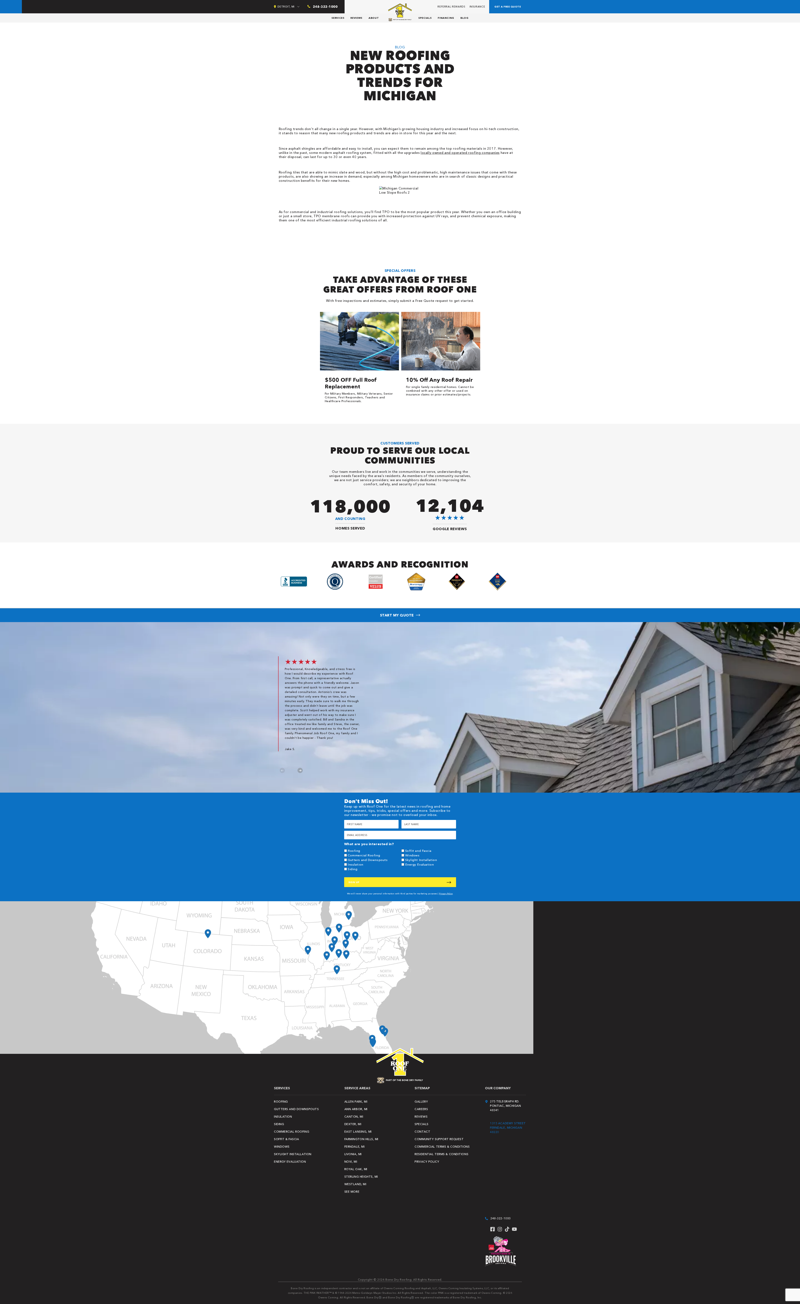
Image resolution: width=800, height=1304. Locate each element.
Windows (412, 855)
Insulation (355, 864)
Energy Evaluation (419, 864)
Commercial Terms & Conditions (442, 1146)
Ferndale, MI (354, 1146)
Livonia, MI (353, 1154)
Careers (421, 1109)
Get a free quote (507, 6)
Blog (464, 17)
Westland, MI (355, 1184)
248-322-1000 (500, 1218)
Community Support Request (439, 1139)
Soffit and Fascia (418, 850)
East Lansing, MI (358, 1131)
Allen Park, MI (356, 1101)
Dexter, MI (352, 1124)
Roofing (354, 850)
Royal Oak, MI (355, 1169)
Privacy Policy (446, 893)
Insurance (477, 6)
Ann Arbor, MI (356, 1109)
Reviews (356, 17)
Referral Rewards (451, 6)
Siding (352, 869)
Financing (446, 17)
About (374, 17)
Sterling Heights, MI (361, 1176)
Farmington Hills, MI (361, 1139)
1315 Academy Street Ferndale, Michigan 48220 (508, 1127)
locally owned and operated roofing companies (460, 153)
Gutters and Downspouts (368, 859)
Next (300, 770)
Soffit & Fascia (286, 1139)
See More (351, 1192)
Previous (282, 770)
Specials (424, 17)
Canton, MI (353, 1116)
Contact (422, 1131)
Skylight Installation (421, 859)
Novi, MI (350, 1161)
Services (337, 17)
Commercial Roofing (364, 855)
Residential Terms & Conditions (441, 1154)
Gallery (421, 1101)
